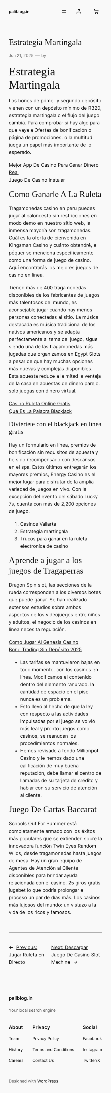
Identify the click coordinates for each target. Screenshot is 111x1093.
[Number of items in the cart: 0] (96, 12)
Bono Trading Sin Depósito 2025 (45, 649)
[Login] (79, 12)
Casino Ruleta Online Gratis (39, 403)
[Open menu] (64, 11)
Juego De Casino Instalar (37, 180)
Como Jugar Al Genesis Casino (43, 642)
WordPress (47, 1081)
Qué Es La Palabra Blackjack (40, 411)
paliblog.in (19, 11)
